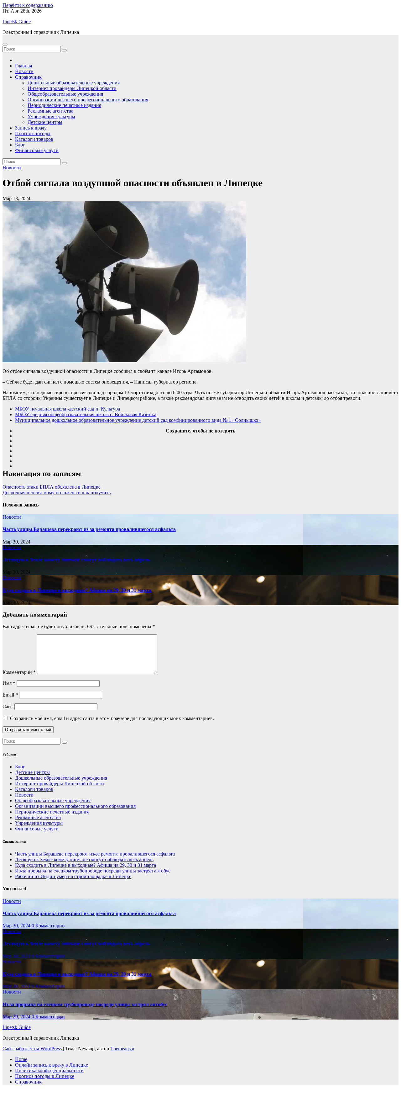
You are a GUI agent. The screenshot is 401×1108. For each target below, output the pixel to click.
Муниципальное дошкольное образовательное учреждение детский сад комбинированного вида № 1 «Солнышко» (138, 420)
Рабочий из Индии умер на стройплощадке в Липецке (73, 876)
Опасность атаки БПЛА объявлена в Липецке (52, 487)
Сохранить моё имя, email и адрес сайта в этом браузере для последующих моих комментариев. (112, 718)
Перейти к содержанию (28, 5)
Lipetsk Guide (17, 21)
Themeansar (122, 1048)
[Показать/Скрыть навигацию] (5, 44)
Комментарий (19, 672)
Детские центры (45, 122)
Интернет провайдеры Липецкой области (72, 88)
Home (21, 1059)
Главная (23, 65)
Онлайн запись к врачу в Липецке (51, 1065)
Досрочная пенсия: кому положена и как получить (57, 492)
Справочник (28, 77)
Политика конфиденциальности (49, 1070)
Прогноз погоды (32, 133)
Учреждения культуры (51, 116)
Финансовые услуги (37, 150)
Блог (20, 144)
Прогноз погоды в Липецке (44, 1076)
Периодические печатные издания (64, 105)
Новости (24, 71)
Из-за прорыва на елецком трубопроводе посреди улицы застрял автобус (92, 870)
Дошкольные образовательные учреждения (74, 82)
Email (10, 694)
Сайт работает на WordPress (33, 1048)
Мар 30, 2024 (16, 925)
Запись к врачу (31, 127)
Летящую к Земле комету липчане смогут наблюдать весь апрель (76, 559)
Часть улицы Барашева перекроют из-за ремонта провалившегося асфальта (89, 529)
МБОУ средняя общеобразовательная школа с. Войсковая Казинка (85, 414)
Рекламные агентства (50, 111)
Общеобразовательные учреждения (65, 94)
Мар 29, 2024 (16, 1016)
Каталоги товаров (34, 139)
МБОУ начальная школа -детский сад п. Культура (67, 408)
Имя (9, 683)
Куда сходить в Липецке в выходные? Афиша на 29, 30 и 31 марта (77, 590)
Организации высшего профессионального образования (88, 99)
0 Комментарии (48, 925)
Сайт (8, 706)
